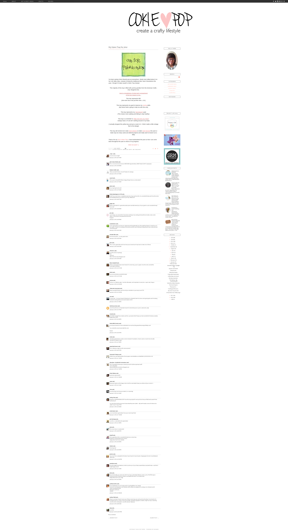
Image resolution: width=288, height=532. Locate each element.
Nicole (111, 272)
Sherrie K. (112, 250)
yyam (111, 381)
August (172, 248)
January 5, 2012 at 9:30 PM (115, 441)
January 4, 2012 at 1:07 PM (115, 309)
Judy (111, 427)
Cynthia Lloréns (113, 483)
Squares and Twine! (173, 268)
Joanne (111, 454)
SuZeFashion (113, 223)
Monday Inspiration (173, 278)
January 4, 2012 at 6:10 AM (115, 157)
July (172, 250)
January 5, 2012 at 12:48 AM (116, 377)
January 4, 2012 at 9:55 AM (115, 258)
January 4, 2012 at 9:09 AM (115, 219)
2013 (172, 241)
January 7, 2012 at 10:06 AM (116, 493)
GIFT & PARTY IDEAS (27, 1)
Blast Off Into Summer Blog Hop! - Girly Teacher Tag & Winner (176, 221)
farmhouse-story (113, 306)
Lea (110, 296)
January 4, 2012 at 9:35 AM (115, 238)
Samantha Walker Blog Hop (173, 283)
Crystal (111, 314)
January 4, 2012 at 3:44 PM (115, 319)
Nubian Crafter (113, 170)
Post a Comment (112, 514)
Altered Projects (117, 149)
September (172, 246)
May (173, 254)
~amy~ (111, 153)
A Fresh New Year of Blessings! (173, 292)
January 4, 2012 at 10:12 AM (116, 268)
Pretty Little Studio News (173, 274)
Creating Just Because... (173, 288)
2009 (172, 299)
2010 (172, 297)
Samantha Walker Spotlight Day (173, 266)
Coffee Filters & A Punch (173, 276)
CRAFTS (40, 1)
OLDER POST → (154, 518)
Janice (111, 186)
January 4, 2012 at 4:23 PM (115, 332)
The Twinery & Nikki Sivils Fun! (175, 196)
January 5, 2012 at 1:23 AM (115, 385)
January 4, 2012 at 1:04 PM (115, 301)
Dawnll (111, 435)
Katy (111, 508)
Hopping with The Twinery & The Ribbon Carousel (175, 184)
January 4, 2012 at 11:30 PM (116, 358)
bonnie (111, 280)
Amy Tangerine (137, 149)
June (173, 252)
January (172, 262)
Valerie (111, 446)
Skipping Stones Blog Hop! (175, 171)
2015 (172, 237)
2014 (172, 239)
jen (110, 213)
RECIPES (50, 1)
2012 (172, 243)
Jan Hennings (113, 419)
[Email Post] (125, 148)
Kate (111, 473)
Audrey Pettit (113, 497)
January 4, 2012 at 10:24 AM (116, 284)
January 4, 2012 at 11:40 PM (116, 369)
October (173, 245)
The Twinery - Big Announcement (173, 280)
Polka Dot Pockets (173, 272)
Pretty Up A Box (173, 263)
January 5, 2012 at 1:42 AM (115, 393)
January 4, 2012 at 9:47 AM (115, 246)
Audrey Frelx (112, 397)
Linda (111, 337)
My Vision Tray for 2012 (173, 290)
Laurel (111, 178)
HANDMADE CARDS (172, 86)
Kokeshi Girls (173, 270)
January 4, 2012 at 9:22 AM (115, 230)
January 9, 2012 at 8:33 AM (115, 503)
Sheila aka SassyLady (115, 288)
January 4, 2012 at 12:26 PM (116, 292)
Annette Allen (113, 234)
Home (5, 1)
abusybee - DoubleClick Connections (118, 362)
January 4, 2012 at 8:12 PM (115, 350)
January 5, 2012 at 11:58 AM (116, 414)
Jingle (111, 203)
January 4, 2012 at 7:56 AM (115, 190)
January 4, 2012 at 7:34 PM (115, 342)
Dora (111, 389)
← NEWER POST (113, 518)
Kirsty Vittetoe (113, 373)
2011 (172, 295)
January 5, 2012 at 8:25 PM (115, 431)
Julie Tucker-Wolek (114, 162)
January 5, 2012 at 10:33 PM (116, 459)
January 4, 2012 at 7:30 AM (115, 173)
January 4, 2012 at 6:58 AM (115, 165)
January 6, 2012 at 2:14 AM (115, 468)
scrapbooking (172, 92)
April (173, 256)
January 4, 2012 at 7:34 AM (115, 181)
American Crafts (127, 149)
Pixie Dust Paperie (173, 285)
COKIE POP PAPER (140, 529)
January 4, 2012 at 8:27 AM (115, 199)
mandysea (112, 463)
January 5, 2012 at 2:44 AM (115, 406)
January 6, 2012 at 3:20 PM (115, 479)
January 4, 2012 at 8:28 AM (115, 208)
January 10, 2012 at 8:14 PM (116, 511)
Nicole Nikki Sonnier (114, 323)
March (172, 258)
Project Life (172, 90)
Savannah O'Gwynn (114, 354)
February (173, 260)
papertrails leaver (114, 346)
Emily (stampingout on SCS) (116, 194)
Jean (111, 242)
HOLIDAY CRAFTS (172, 88)
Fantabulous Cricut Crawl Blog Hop (175, 209)
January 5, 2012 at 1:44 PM (115, 423)
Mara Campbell (113, 263)
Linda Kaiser (112, 411)
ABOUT (14, 1)
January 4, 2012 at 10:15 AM (116, 276)
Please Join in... (173, 287)
